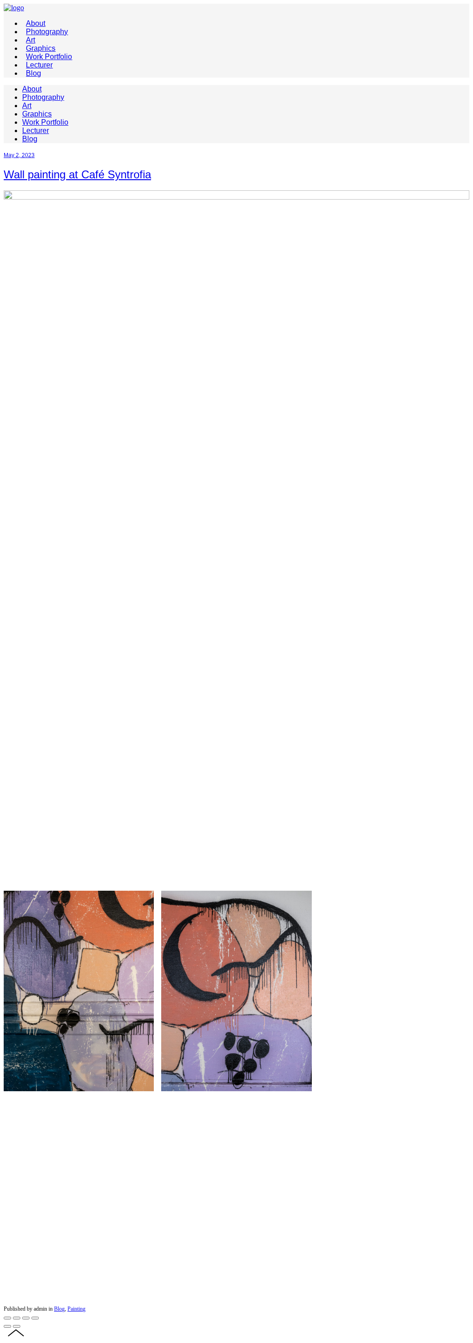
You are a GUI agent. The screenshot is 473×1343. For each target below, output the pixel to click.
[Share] (16, 1318)
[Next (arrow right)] (16, 1326)
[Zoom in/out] (35, 1318)
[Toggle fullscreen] (26, 1318)
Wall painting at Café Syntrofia (77, 174)
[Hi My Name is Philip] (14, 8)
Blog (59, 1309)
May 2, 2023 (19, 155)
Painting (76, 1309)
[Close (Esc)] (7, 1318)
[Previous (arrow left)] (7, 1326)
